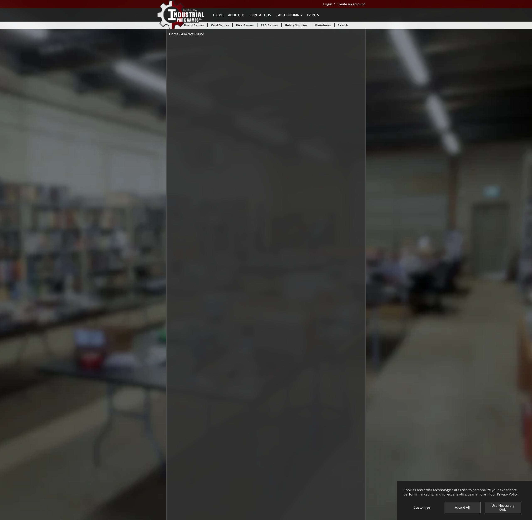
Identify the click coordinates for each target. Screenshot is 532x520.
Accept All (462, 507)
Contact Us (260, 15)
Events (313, 15)
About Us (236, 15)
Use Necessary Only (503, 507)
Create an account (351, 4)
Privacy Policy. (507, 494)
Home (218, 15)
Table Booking (289, 15)
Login (327, 4)
